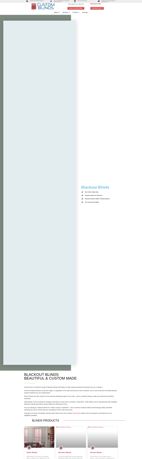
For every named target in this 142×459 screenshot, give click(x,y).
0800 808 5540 (95, 4)
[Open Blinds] (59, 12)
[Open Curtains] (79, 12)
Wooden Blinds (64, 452)
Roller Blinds (32, 452)
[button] (5, 193)
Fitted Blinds (77, 413)
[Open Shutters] (69, 12)
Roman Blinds (96, 452)
